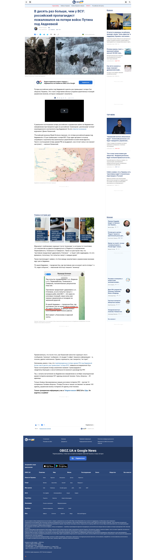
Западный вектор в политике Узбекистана (115, 310)
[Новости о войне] (83, 429)
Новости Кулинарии (67, 498)
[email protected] (43, 548)
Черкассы (80, 477)
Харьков (52, 477)
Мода (71, 513)
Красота (63, 513)
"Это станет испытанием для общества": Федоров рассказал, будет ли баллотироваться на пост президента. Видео (118, 156)
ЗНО (80, 488)
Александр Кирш (112, 295)
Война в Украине (65, 5)
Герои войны (55, 5)
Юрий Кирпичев (111, 305)
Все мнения (111, 319)
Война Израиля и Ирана (78, 5)
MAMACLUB (60, 508)
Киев (44, 477)
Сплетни (54, 513)
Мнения (110, 217)
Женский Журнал (81, 513)
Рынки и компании (48, 503)
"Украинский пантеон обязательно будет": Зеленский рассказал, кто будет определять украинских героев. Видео (118, 139)
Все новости (127, 472)
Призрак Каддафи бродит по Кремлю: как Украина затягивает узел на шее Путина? (114, 223)
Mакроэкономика (62, 503)
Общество (113, 472)
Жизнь (69, 472)
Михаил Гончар (111, 249)
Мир (54, 472)
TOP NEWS (111, 115)
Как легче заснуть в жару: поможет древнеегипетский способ (113, 68)
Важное (110, 10)
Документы (64, 441)
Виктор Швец (111, 227)
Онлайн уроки (63, 488)
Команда (63, 439)
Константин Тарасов (113, 238)
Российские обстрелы (98, 5)
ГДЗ (44, 488)
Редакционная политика (45, 428)
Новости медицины (48, 508)
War (49, 27)
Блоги (97, 472)
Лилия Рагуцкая (43, 27)
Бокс (71, 482)
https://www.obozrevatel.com (78, 521)
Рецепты (45, 498)
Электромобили (58, 493)
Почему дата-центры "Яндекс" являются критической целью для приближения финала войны (115, 234)
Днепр (71, 477)
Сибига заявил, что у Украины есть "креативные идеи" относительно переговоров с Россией (119, 174)
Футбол (45, 482)
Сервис (76, 493)
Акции (68, 493)
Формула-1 (80, 482)
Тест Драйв (46, 493)
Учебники (52, 488)
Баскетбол (54, 482)
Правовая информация (85, 439)
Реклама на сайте (47, 441)
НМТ (87, 488)
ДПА (73, 488)
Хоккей (63, 482)
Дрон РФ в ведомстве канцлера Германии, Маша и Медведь (114, 291)
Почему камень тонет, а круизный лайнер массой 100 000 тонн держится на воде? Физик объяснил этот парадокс (115, 51)
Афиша (45, 513)
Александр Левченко (113, 314)
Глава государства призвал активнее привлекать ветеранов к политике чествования (117, 145)
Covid (69, 508)
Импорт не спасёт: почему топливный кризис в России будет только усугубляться (116, 245)
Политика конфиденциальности (106, 439)
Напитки (54, 498)
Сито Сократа (111, 284)
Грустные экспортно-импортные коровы (114, 301)
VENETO (88, 5)
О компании (46, 439)
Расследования (86, 472)
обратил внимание (79, 129)
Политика (42, 472)
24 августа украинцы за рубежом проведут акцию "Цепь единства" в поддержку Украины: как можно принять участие (119, 34)
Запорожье (62, 477)
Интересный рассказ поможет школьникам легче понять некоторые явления (115, 57)
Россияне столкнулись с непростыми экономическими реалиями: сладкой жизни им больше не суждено (116, 280)
